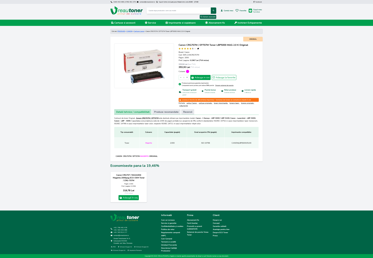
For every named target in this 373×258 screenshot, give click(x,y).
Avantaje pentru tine (221, 229)
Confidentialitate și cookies (172, 226)
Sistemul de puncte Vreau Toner (197, 233)
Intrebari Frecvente (169, 245)
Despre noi (217, 220)
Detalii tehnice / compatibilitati (132, 111)
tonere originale (247, 103)
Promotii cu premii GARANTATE (194, 227)
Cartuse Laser (139, 31)
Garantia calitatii (219, 226)
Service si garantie (168, 223)
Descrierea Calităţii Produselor (169, 249)
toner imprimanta (221, 103)
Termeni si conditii (168, 242)
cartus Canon (191, 103)
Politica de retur (167, 229)
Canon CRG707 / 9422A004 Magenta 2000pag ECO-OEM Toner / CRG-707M (129, 178)
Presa (215, 235)
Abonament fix (216, 22)
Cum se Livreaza (168, 220)
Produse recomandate (166, 111)
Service (151, 22)
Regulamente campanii (170, 232)
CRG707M (183, 106)
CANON (129, 31)
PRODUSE (121, 31)
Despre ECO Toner (220, 232)
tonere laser (235, 103)
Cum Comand (166, 239)
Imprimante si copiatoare (182, 22)
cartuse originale (205, 103)
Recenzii (187, 111)
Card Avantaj (192, 223)
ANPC (163, 235)
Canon (186, 52)
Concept (216, 223)
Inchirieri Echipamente (249, 22)
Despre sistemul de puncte (224, 85)
